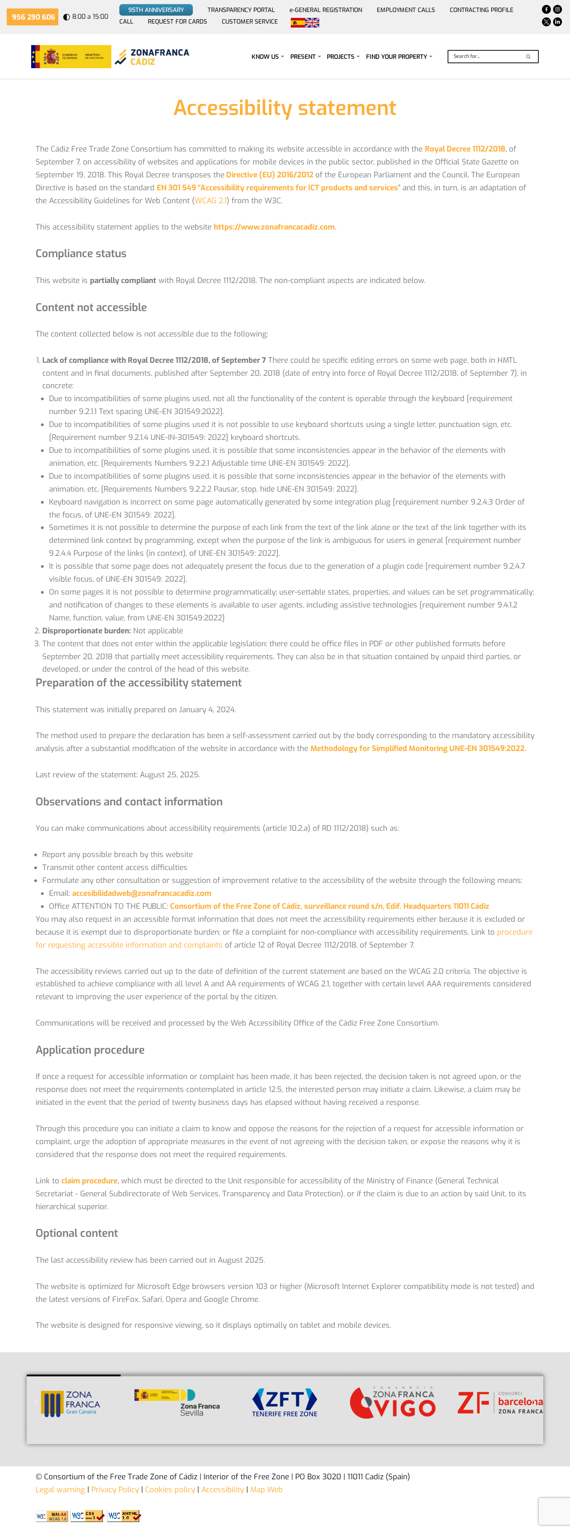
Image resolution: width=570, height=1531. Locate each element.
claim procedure (89, 1181)
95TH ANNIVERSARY (156, 10)
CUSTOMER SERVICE (250, 21)
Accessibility (222, 1490)
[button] (282, 56)
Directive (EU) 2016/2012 (270, 175)
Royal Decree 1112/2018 (465, 149)
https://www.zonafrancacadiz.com (274, 227)
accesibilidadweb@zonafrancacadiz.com (142, 893)
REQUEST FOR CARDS (177, 21)
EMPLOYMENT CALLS (406, 10)
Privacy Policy (114, 1490)
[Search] (529, 56)
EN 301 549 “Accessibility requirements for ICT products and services (277, 188)
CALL (126, 21)
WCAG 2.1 (211, 201)
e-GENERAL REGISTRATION (325, 10)
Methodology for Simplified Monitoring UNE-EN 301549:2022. (418, 748)
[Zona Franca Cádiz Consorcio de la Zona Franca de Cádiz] (151, 56)
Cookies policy (169, 1490)
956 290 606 (33, 17)
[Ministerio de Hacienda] (71, 56)
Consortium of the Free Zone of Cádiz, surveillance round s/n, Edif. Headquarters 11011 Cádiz (329, 906)
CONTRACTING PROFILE (481, 10)
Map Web (266, 1490)
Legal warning (60, 1490)
